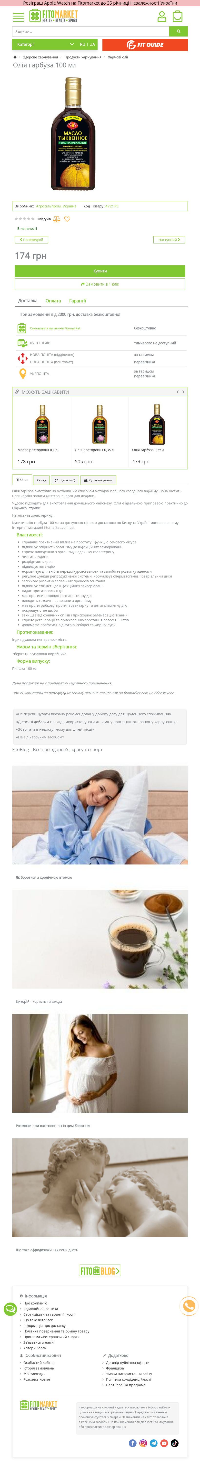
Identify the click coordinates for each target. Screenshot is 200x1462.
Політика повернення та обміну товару (56, 1331)
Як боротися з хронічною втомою (44, 877)
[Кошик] (177, 17)
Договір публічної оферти (128, 1362)
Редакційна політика (40, 1308)
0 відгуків (44, 219)
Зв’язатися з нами (38, 1342)
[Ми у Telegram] (154, 1443)
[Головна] (15, 57)
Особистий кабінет (39, 1362)
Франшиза (115, 1368)
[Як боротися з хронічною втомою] (100, 815)
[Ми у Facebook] (133, 1443)
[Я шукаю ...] (178, 31)
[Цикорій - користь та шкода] (100, 939)
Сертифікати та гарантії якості (49, 1314)
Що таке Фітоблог (38, 1320)
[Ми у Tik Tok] (175, 1443)
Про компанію (35, 1303)
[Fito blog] (100, 1270)
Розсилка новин (36, 1379)
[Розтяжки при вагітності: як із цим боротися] (100, 1063)
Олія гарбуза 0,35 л (148, 450)
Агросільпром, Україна (56, 206)
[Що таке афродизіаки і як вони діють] (100, 1187)
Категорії (25, 44)
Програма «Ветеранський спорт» (51, 1336)
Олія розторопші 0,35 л (94, 450)
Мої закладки (34, 1373)
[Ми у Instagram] (143, 1443)
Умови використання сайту (129, 1373)
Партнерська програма (125, 1385)
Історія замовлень (38, 1368)
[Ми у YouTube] (164, 1443)
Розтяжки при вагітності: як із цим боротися (53, 1125)
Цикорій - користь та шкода (39, 1001)
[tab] (28, 301)
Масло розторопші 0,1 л (38, 450)
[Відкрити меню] (17, 18)
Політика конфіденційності (128, 1379)
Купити (100, 271)
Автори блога (34, 1348)
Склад (41, 480)
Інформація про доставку (44, 1325)
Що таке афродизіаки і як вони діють (47, 1250)
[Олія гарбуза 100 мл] (73, 134)
